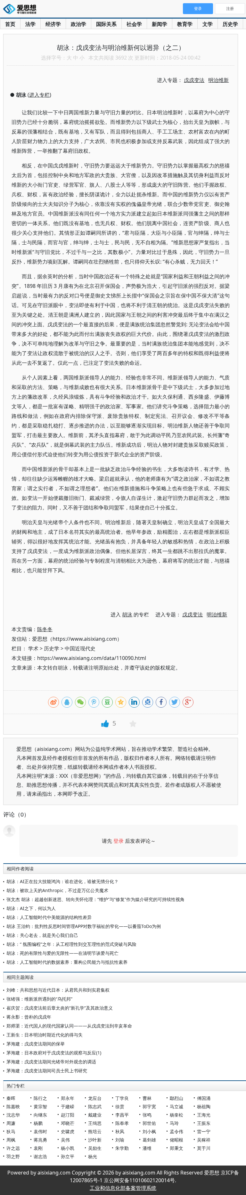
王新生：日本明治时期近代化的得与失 (44, 1035)
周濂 (10, 1123)
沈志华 (13, 1115)
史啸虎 (67, 1131)
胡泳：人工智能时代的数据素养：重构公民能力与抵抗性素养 (66, 962)
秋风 (119, 1131)
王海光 (203, 1115)
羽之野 (13, 1156)
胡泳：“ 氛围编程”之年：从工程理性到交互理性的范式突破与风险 (71, 944)
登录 (118, 840)
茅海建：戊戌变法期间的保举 (35, 1044)
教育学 (185, 24)
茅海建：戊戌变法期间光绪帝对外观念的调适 (51, 1062)
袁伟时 (40, 1131)
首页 (10, 24)
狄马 (10, 1131)
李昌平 (122, 1115)
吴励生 (95, 1148)
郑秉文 (176, 1148)
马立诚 (176, 1106)
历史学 (230, 24)
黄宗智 (40, 1106)
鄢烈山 (176, 1098)
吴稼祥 (203, 1140)
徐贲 (119, 1106)
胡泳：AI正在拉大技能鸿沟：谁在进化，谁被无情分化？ (62, 881)
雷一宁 (203, 1131)
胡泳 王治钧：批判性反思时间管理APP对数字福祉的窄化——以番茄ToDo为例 (83, 926)
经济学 (53, 24)
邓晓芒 (67, 1123)
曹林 (147, 1098)
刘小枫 (149, 1131)
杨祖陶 (203, 1106)
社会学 (134, 24)
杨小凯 (67, 1148)
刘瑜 (119, 1140)
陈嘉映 (13, 1106)
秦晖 (10, 1098)
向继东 (40, 1115)
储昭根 (176, 1140)
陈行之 (40, 1098)
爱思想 (21, 9)
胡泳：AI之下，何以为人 (31, 908)
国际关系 (106, 24)
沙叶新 (95, 1140)
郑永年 (67, 1098)
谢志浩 (40, 1156)
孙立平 (67, 1156)
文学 (207, 24)
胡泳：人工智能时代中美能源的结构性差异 (49, 917)
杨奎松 (176, 1115)
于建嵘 (67, 1106)
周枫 (10, 1140)
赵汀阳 (67, 1115)
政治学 (78, 24)
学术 (33, 648)
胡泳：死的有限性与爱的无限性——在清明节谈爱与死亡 (62, 953)
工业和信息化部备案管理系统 (123, 1187)
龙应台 (95, 1098)
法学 (30, 24)
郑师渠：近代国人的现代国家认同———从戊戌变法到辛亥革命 (69, 1026)
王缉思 (95, 1123)
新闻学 (159, 24)
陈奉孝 (122, 1123)
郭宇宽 (149, 1106)
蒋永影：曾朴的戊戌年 (28, 1017)
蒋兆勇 (40, 1140)
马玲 (174, 1123)
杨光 (92, 1156)
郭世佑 (149, 1123)
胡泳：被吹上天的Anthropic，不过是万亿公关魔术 (57, 890)
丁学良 (122, 1098)
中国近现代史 (80, 648)
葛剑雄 (149, 1140)
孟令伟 (176, 1131)
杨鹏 (38, 1123)
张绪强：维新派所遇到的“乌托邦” (39, 999)
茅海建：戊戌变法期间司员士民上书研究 (46, 1071)
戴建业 (95, 1115)
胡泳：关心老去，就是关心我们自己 (42, 935)
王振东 (203, 1123)
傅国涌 (203, 1098)
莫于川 (203, 1148)
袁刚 (38, 1148)
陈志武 (95, 1106)
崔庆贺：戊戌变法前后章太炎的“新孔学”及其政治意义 (59, 1008)
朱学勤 (122, 1148)
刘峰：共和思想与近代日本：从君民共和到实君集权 (58, 990)
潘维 (147, 1148)
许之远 (13, 1148)
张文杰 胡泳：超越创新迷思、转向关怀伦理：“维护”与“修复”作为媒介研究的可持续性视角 (95, 899)
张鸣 (147, 1115)
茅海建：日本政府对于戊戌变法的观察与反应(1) (53, 1053)
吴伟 (65, 1140)
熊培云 (95, 1131)
